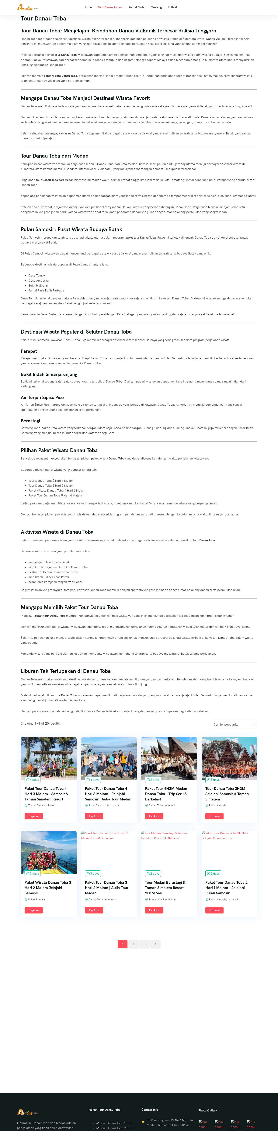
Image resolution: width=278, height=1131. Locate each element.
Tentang (156, 7)
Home (88, 7)
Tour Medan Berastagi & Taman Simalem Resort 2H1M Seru (165, 887)
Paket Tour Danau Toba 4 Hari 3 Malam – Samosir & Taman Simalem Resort (46, 794)
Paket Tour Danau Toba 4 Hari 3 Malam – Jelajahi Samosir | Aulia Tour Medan (108, 794)
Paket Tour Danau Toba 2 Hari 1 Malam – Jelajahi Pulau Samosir (226, 887)
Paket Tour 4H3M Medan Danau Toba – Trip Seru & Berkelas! (166, 794)
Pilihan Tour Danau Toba (104, 1110)
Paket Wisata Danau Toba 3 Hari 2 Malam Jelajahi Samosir (48, 887)
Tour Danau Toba (109, 7)
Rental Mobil (136, 7)
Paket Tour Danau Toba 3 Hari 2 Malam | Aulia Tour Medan (106, 887)
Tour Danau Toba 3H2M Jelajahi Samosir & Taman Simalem (227, 794)
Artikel (172, 7)
